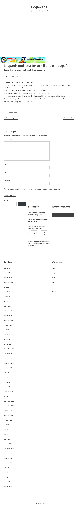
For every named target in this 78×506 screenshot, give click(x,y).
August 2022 (8, 420)
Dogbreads (39, 7)
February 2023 (8, 391)
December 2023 (9, 349)
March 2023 (7, 387)
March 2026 (7, 273)
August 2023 (8, 368)
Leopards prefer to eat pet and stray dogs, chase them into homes (37, 235)
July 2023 (6, 372)
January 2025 (8, 315)
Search (6, 200)
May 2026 (7, 268)
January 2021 (8, 486)
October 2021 (8, 453)
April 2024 (7, 339)
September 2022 (9, 415)
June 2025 (7, 292)
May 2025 (7, 296)
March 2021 (7, 482)
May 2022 (7, 434)
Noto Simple (41, 503)
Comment (8, 140)
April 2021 (7, 477)
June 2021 (7, 472)
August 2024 (8, 325)
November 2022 (9, 406)
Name (6, 164)
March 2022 (7, 439)
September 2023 (9, 363)
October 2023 (8, 358)
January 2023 (8, 396)
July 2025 (6, 287)
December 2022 (9, 401)
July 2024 (6, 330)
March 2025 (7, 306)
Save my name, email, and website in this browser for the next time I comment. (32, 190)
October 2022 (8, 410)
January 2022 (8, 444)
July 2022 (6, 425)
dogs (53, 277)
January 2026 (8, 277)
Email (6, 172)
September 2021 (9, 458)
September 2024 (9, 320)
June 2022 (7, 429)
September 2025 (9, 282)
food (53, 282)
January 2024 (8, 344)
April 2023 (7, 382)
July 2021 (6, 467)
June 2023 (7, 377)
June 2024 (7, 334)
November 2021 (9, 448)
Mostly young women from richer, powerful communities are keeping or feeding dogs (39, 244)
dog (53, 268)
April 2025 (7, 301)
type (53, 287)
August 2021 (8, 463)
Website (7, 180)
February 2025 (8, 311)
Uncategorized (13, 112)
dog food (55, 273)
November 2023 (9, 353)
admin (22, 76)
